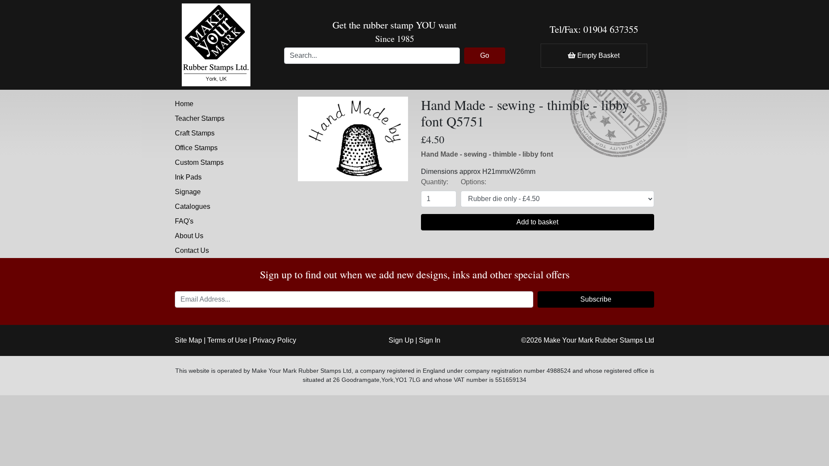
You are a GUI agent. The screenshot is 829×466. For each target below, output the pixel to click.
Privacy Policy (274, 340)
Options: (473, 182)
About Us (189, 235)
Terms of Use (227, 340)
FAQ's (184, 221)
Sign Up (401, 340)
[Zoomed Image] (353, 138)
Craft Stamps (195, 133)
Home (184, 103)
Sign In (429, 340)
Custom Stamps (199, 162)
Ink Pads (188, 177)
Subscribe (595, 299)
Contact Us (192, 250)
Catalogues (192, 206)
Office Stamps (196, 147)
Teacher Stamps (200, 118)
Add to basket (537, 222)
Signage (188, 191)
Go (484, 55)
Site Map (188, 340)
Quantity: (434, 182)
